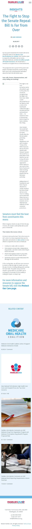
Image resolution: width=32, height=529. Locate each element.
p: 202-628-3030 (16, 515)
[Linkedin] (16, 46)
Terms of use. (27, 524)
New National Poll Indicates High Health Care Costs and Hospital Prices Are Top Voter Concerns (14, 388)
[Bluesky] (22, 46)
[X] (13, 46)
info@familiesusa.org (16, 518)
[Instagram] (19, 46)
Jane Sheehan (17, 37)
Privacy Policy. (16, 525)
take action (21, 240)
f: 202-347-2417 (16, 516)
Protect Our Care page (16, 287)
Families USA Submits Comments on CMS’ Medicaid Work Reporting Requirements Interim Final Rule (15, 478)
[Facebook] (10, 46)
